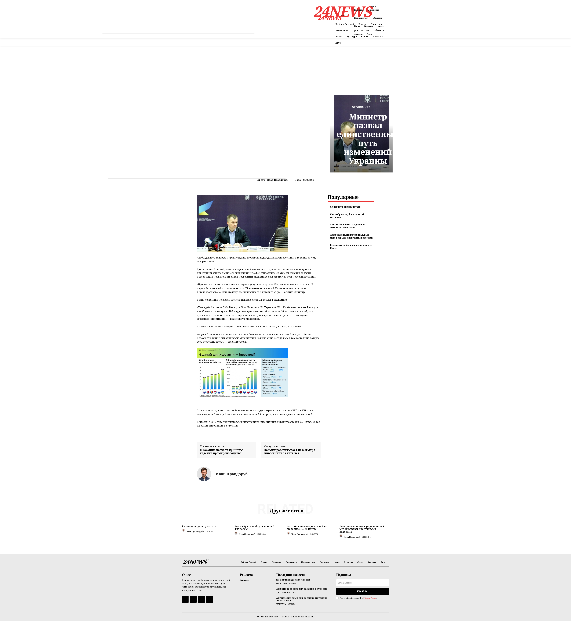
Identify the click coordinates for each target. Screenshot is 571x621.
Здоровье (281, 592)
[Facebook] (185, 599)
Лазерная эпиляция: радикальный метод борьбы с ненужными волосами (351, 236)
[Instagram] (193, 599)
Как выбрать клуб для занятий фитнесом (254, 527)
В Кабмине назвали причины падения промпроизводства (221, 451)
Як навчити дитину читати (345, 206)
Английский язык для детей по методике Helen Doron (347, 226)
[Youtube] (209, 599)
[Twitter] (201, 599)
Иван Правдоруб (277, 179)
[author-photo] (184, 531)
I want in (362, 591)
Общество (281, 583)
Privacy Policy (369, 598)
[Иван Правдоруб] (204, 474)
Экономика (361, 107)
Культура (281, 604)
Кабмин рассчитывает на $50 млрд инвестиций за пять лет (289, 451)
